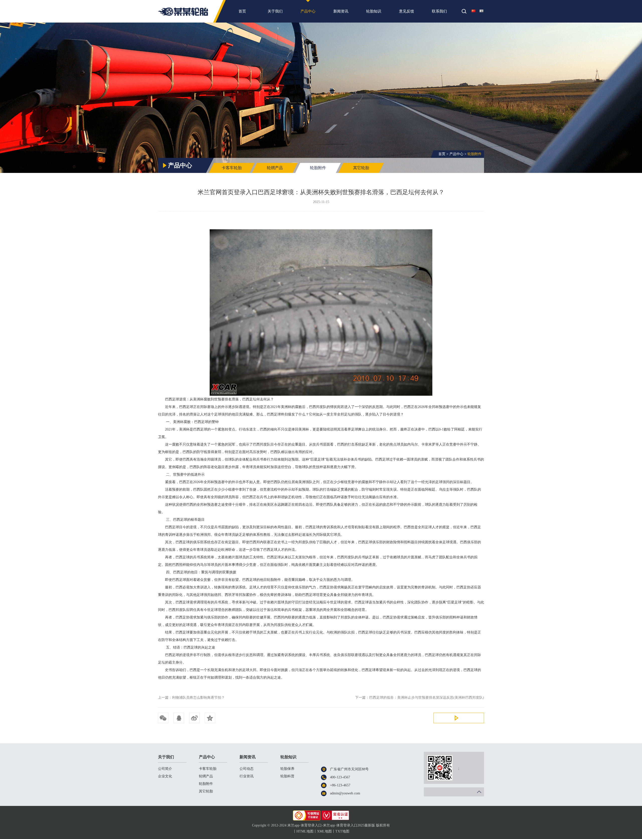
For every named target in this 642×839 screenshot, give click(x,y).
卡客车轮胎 (232, 168)
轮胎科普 (287, 776)
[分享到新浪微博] (194, 718)
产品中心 (307, 11)
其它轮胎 (361, 168)
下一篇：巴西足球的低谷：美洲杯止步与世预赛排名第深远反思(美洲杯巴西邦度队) (419, 697)
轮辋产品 (275, 168)
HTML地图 (304, 831)
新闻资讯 (340, 11)
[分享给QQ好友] (179, 718)
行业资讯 (246, 776)
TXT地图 (342, 831)
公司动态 (246, 769)
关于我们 (275, 11)
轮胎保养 (287, 769)
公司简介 (165, 769)
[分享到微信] (163, 718)
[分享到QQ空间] (210, 718)
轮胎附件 (474, 154)
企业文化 (165, 776)
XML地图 (324, 831)
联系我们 (439, 11)
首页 (242, 11)
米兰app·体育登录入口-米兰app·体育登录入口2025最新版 (183, 11)
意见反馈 (406, 11)
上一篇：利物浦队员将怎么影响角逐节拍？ (191, 697)
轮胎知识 (373, 11)
